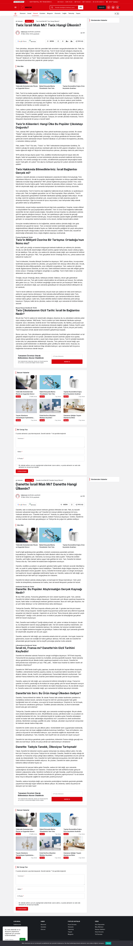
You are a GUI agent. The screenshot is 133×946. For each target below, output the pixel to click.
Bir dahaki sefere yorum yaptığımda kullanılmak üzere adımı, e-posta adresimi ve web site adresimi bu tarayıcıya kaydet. (49, 466)
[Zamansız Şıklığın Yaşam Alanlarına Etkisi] (74, 410)
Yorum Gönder (22, 471)
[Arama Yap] (108, 7)
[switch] (116, 13)
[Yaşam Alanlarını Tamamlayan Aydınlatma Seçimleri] (26, 410)
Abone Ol (101, 7)
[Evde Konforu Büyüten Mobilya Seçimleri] (50, 410)
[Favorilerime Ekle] (58, 41)
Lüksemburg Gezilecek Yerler (26, 645)
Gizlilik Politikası (9, 939)
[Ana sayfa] (15, 13)
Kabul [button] (22, 939)
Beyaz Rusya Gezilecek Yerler (26, 308)
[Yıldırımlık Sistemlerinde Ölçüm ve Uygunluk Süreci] (27, 79)
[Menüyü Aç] (15, 7)
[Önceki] (26, 2)
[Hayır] (131, 943)
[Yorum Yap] (63, 41)
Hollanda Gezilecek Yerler (25, 587)
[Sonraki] (28, 2)
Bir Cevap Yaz (22, 430)
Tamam (108, 943)
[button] (113, 7)
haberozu (24, 32)
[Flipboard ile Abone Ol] (32, 41)
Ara (80, 7)
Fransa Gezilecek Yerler (24, 237)
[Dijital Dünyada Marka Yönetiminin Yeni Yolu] (50, 79)
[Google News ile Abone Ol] (22, 41)
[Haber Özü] (27, 7)
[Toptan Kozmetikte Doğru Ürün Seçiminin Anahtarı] (74, 79)
